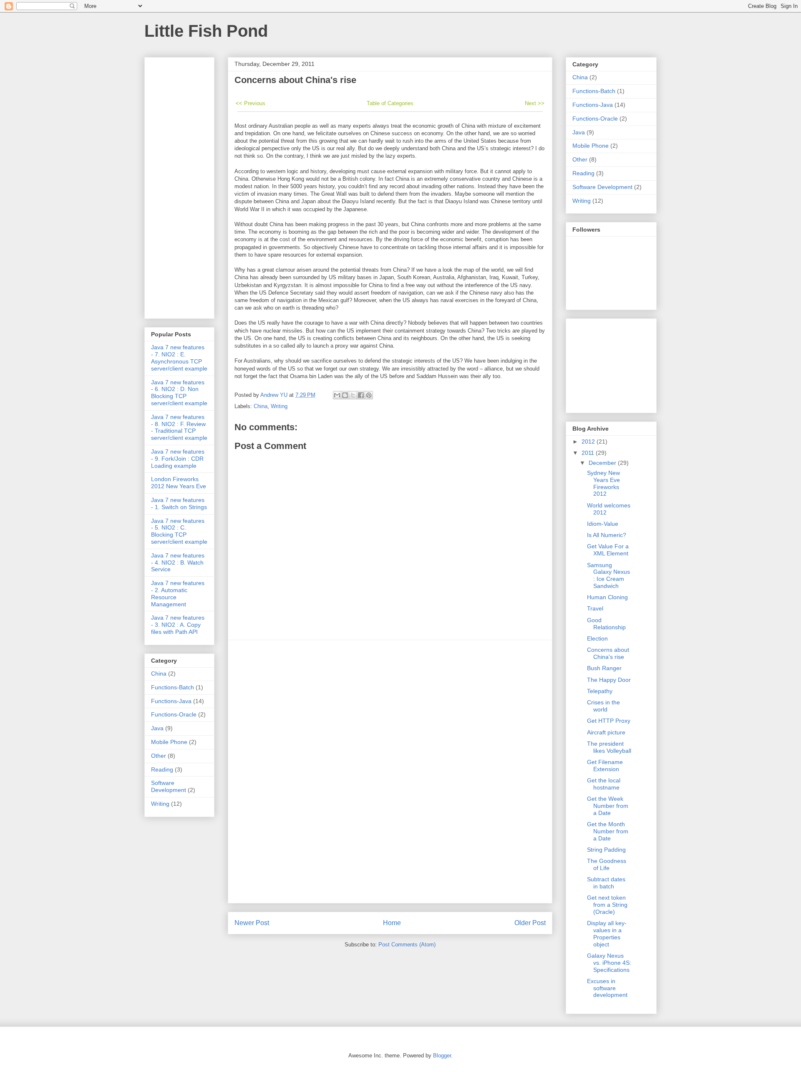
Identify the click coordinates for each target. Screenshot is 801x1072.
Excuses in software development (607, 988)
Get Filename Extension (605, 765)
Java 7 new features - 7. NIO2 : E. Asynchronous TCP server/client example (179, 357)
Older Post (530, 922)
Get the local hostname (603, 784)
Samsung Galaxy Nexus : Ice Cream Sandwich (608, 575)
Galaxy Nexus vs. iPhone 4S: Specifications (609, 962)
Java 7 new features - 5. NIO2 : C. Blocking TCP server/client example (179, 531)
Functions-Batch (172, 687)
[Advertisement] (390, 771)
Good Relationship (606, 624)
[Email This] (337, 395)
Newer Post (251, 922)
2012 (589, 441)
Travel (595, 608)
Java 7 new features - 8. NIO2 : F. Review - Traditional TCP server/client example (179, 427)
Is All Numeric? (606, 535)
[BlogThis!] (345, 395)
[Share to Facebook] (361, 395)
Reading (162, 769)
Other (158, 755)
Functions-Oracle (173, 714)
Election (597, 638)
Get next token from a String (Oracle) (607, 904)
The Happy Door (609, 679)
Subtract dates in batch (606, 883)
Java (157, 728)
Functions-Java (171, 701)
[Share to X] (353, 395)
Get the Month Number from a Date (607, 831)
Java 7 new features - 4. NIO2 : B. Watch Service (177, 562)
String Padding (606, 849)
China (260, 406)
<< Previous (250, 103)
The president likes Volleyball (609, 747)
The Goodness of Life (606, 864)
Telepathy (599, 691)
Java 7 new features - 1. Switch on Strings (179, 503)
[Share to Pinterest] (369, 395)
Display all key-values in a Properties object (607, 933)
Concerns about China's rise (608, 653)
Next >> (534, 103)
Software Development (168, 786)
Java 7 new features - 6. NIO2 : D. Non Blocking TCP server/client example (179, 392)
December (603, 462)
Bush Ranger (604, 668)
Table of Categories (390, 103)
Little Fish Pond (206, 31)
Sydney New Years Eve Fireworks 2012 (603, 483)
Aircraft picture (606, 732)
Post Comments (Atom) (407, 944)
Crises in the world (603, 706)
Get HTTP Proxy (608, 720)
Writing (279, 406)
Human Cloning (607, 597)
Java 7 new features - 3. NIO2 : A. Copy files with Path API (177, 624)
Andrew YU (274, 395)
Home (392, 922)
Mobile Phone (169, 742)
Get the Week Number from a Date (607, 805)
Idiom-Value (602, 523)
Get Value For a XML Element (608, 550)
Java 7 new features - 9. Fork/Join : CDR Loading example (177, 458)
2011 (589, 452)
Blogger (442, 1055)
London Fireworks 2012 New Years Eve (178, 482)
